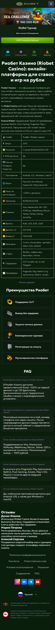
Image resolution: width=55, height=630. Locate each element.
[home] (27, 4)
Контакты (14, 561)
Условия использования (19, 567)
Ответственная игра (35, 561)
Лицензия (43, 567)
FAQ (37, 573)
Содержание (23, 573)
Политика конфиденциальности (27, 555)
